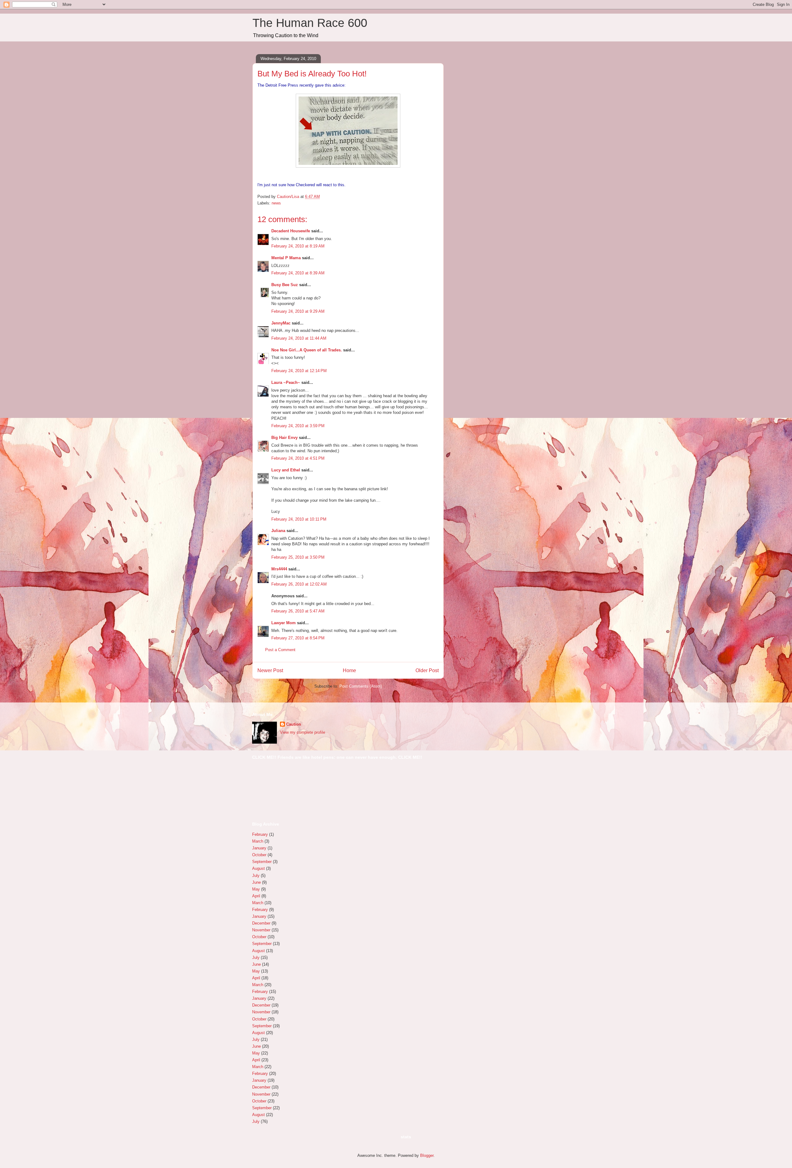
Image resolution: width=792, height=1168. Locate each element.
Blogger (426, 1155)
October (259, 854)
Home (349, 670)
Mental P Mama (286, 258)
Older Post (427, 670)
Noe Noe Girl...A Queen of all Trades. (306, 350)
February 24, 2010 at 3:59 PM (298, 425)
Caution (293, 724)
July (256, 875)
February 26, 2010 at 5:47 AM (298, 611)
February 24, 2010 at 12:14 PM (299, 370)
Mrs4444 (279, 569)
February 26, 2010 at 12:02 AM (299, 584)
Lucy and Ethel (285, 470)
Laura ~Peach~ (285, 382)
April (256, 896)
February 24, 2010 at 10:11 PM (298, 519)
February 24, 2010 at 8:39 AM (298, 273)
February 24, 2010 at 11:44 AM (298, 338)
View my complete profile (302, 732)
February (260, 834)
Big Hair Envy (284, 437)
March (257, 841)
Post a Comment (280, 649)
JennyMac (281, 323)
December (261, 923)
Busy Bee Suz (284, 284)
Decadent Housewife (290, 231)
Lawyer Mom (283, 622)
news (276, 203)
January (259, 848)
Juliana (278, 530)
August (258, 868)
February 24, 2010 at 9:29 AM (298, 311)
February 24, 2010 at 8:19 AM (298, 246)
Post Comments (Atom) (360, 686)
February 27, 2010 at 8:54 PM (298, 638)
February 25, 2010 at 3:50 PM (298, 557)
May (256, 889)
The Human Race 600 (309, 22)
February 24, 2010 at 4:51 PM (298, 458)
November (261, 930)
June (256, 882)
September (262, 861)
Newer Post (270, 670)
